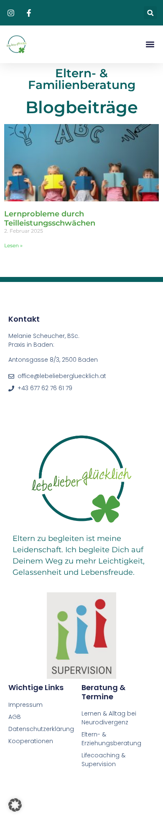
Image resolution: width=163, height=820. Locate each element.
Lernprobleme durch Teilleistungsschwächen (49, 218)
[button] (150, 12)
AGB (14, 717)
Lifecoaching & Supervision (103, 759)
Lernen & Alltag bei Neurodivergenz (109, 717)
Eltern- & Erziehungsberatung (111, 738)
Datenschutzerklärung (41, 729)
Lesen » (13, 245)
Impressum (25, 705)
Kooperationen (31, 741)
